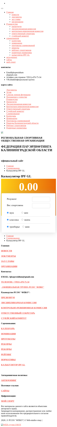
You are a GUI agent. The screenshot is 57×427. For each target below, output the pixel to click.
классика (14, 219)
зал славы (16, 19)
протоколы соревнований (23, 45)
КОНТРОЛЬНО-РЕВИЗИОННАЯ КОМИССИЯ (24, 308)
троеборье (15, 226)
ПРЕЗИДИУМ (8, 297)
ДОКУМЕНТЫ (8, 256)
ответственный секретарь (23, 33)
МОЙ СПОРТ (7, 401)
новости (15, 14)
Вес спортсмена (15, 205)
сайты (9, 60)
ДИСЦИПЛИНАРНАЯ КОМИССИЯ (19, 303)
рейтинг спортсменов (21, 50)
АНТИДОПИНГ (8, 380)
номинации (17, 43)
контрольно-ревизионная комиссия (27, 31)
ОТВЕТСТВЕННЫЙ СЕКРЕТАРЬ (18, 313)
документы (17, 17)
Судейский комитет (15, 111)
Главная (10, 12)
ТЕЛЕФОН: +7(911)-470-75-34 (15, 282)
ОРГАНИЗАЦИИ (9, 266)
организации (17, 22)
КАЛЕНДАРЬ (8, 328)
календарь (16, 41)
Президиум (11, 102)
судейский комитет (20, 36)
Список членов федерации (18, 95)
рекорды (15, 48)
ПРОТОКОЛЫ (8, 339)
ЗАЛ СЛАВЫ (7, 261)
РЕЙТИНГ (6, 354)
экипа (27, 219)
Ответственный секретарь (18, 109)
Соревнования (12, 168)
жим (27, 226)
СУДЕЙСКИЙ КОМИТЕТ (14, 318)
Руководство (12, 24)
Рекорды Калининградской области (22, 123)
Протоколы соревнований (18, 121)
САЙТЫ (5, 391)
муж (12, 212)
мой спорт (11, 62)
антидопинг (11, 57)
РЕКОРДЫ (6, 344)
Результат (12, 199)
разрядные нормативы (22, 52)
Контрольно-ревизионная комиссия (22, 106)
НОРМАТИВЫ (8, 360)
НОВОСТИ (6, 251)
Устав (8, 92)
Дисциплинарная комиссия (18, 104)
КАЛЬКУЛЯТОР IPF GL (13, 365)
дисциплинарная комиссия (24, 29)
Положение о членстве (16, 97)
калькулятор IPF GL (21, 55)
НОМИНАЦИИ (8, 334)
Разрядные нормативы (16, 128)
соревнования (12, 38)
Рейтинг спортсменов (16, 125)
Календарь (11, 116)
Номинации (11, 118)
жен (26, 212)
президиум (16, 26)
